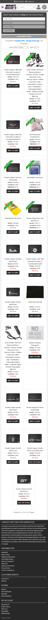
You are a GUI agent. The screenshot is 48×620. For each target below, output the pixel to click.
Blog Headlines (6, 596)
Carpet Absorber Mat (35, 302)
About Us (4, 563)
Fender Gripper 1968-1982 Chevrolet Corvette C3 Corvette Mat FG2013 (13, 72)
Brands (3, 589)
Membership (5, 613)
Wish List (4, 609)
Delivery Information (7, 566)
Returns (3, 581)
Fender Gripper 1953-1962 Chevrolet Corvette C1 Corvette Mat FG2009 (35, 261)
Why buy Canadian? (7, 561)
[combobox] (24, 18)
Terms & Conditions (7, 570)
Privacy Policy (5, 568)
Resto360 (4, 552)
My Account (5, 604)
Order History (5, 607)
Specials (4, 594)
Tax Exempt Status (7, 559)
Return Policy (5, 555)
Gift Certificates (6, 591)
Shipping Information (8, 557)
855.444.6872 (19, 1)
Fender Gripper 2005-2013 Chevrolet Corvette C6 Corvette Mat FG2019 (13, 137)
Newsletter (4, 611)
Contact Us (30, 1)
